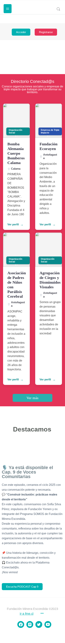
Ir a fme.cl (26, 613)
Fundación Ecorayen (48, 146)
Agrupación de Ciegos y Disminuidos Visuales (50, 280)
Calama (15, 168)
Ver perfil (13, 224)
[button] (15, 136)
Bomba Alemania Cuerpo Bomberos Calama (16, 153)
